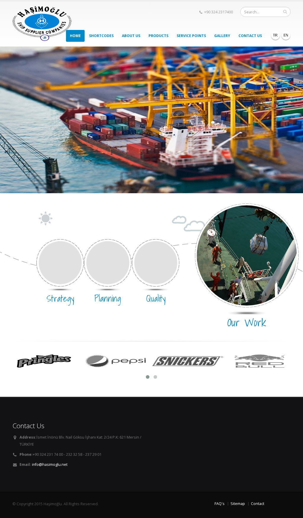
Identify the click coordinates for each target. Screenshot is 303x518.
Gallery (222, 35)
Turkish (275, 35)
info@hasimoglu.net (49, 464)
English (285, 35)
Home (75, 35)
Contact (257, 503)
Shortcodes (101, 35)
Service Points (191, 35)
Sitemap (238, 503)
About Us (131, 35)
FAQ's (220, 503)
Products (158, 35)
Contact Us (250, 35)
